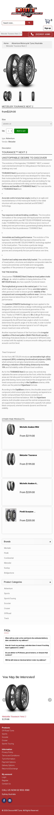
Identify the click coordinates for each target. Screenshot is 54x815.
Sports (7, 593)
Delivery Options (8, 765)
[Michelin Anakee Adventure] (10, 481)
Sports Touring (8, 744)
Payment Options (9, 762)
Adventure (10, 138)
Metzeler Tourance (28, 455)
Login (4, 777)
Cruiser (7, 608)
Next (35, 70)
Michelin (7, 548)
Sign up (48, 28)
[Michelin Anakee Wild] (10, 425)
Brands (7, 541)
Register (5, 780)
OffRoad (7, 613)
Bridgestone (9, 573)
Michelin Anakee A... (29, 483)
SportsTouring (10, 598)
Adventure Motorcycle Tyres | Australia (27, 43)
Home (6, 43)
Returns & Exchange (10, 769)
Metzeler (12, 142)
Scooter (7, 603)
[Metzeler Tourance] (10, 453)
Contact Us (6, 784)
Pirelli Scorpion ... (27, 512)
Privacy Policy (7, 752)
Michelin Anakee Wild (29, 427)
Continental (9, 558)
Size (4, 120)
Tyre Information (8, 759)
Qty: (3, 131)
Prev (5, 70)
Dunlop (7, 568)
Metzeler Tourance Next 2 (14, 716)
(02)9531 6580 (43, 34)
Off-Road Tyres (8, 731)
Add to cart (21, 131)
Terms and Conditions (10, 756)
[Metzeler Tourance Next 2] (20, 70)
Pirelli (6, 553)
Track (6, 618)
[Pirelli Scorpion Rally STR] (10, 510)
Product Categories (13, 582)
